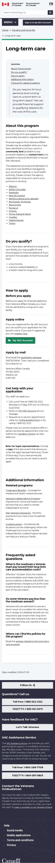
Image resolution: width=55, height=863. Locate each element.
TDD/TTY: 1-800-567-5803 (27, 775)
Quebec (13, 217)
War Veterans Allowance (18, 513)
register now (20, 333)
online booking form (29, 420)
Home (5, 30)
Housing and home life (23, 30)
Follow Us (31, 686)
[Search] (50, 12)
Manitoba (13, 192)
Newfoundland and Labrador (24, 199)
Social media (15, 830)
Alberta (12, 186)
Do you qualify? (19, 72)
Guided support (14, 524)
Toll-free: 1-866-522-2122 (27, 701)
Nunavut (13, 208)
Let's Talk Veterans (27, 727)
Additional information (22, 79)
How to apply (18, 76)
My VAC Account (23, 340)
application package (31, 357)
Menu (8, 22)
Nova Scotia (15, 205)
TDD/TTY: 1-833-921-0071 (27, 709)
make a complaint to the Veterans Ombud (33, 807)
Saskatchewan (16, 220)
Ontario (13, 211)
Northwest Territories (20, 202)
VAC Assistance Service (17, 743)
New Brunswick (17, 195)
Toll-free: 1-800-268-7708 (27, 767)
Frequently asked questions (25, 83)
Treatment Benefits (16, 490)
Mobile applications (19, 835)
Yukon (12, 223)
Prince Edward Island (20, 214)
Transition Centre (26, 434)
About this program (21, 68)
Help (6, 825)
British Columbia (17, 189)
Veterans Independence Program (23, 498)
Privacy (11, 845)
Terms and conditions (20, 840)
